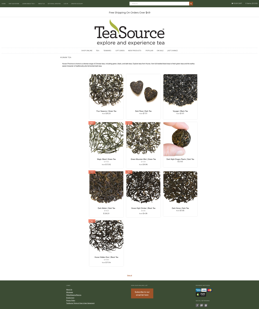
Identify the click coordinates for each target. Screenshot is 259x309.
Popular (149, 51)
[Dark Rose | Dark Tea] (143, 91)
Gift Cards (120, 51)
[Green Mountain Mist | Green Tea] (143, 139)
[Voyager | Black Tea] (180, 91)
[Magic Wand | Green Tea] (106, 139)
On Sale (160, 51)
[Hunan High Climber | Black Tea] (143, 188)
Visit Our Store (14, 3)
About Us (41, 3)
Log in (66, 3)
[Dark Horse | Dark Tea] (180, 188)
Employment (70, 298)
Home (4, 3)
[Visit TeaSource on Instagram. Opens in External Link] (206, 305)
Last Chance (172, 51)
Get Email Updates (54, 3)
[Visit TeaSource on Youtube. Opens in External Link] (201, 305)
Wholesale (69, 292)
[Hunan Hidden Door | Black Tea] (106, 237)
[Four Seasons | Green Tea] (106, 91)
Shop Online (86, 51)
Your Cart (237, 3)
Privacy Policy (70, 300)
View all (129, 275)
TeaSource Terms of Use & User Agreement (80, 303)
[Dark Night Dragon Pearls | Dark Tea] (180, 139)
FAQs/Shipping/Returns (73, 295)
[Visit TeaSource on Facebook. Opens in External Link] (197, 305)
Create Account (77, 3)
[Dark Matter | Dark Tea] (106, 188)
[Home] (129, 32)
